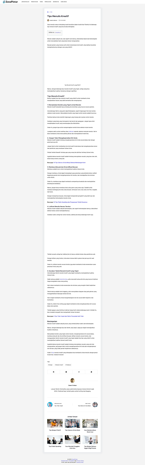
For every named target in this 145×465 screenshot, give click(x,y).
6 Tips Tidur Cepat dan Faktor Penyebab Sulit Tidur (69, 316)
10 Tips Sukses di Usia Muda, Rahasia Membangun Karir (70, 163)
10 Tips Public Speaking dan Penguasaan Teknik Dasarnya (70, 202)
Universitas (56, 1)
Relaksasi (68, 365)
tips (53, 353)
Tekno (41, 1)
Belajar (50, 365)
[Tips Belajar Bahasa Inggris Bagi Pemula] (90, 439)
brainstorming (63, 279)
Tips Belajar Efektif (55, 430)
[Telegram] (79, 372)
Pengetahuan (34, 1)
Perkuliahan (48, 1)
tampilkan (58, 32)
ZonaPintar (74, 459)
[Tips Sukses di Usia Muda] (72, 423)
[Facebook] (53, 372)
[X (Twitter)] (66, 372)
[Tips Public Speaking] (55, 439)
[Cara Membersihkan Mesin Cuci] (90, 423)
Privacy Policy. (80, 461)
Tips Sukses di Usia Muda (72, 430)
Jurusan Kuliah (25, 1)
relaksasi (71, 131)
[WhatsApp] (91, 372)
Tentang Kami (64, 461)
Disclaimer (71, 461)
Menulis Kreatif (59, 365)
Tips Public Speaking (55, 446)
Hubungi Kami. (80, 462)
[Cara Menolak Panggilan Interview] (72, 439)
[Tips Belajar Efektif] (55, 423)
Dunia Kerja (64, 1)
